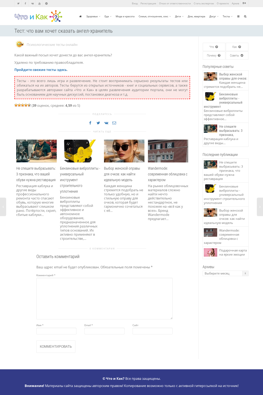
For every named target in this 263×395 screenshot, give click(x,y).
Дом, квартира (196, 16)
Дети (178, 16)
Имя (40, 325)
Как (235, 47)
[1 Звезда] (16, 105)
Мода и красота (125, 16)
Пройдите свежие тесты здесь (40, 69)
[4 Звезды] (26, 105)
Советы (235, 55)
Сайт (135, 325)
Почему (212, 55)
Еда (107, 16)
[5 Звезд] (29, 105)
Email (88, 325)
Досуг (212, 16)
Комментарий (45, 275)
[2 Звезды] (19, 105)
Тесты (226, 16)
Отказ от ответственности (175, 3)
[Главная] (80, 16)
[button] (18, 194)
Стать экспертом (204, 3)
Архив (235, 3)
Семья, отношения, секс (153, 16)
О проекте (223, 3)
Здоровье (92, 16)
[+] (36, 150)
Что (212, 47)
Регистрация (148, 3)
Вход (135, 3)
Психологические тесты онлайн (52, 44)
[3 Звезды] (22, 105)
